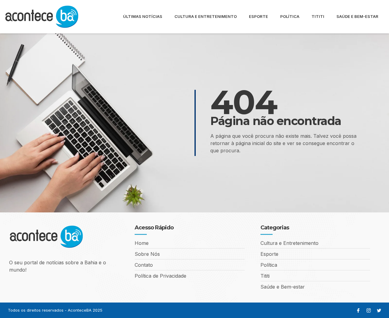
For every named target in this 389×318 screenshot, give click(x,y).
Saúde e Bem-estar (357, 16)
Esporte (258, 16)
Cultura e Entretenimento (205, 16)
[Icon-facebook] (358, 310)
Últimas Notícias (142, 16)
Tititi (318, 16)
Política (289, 16)
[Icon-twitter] (379, 310)
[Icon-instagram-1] (369, 310)
